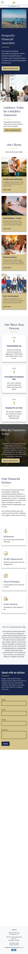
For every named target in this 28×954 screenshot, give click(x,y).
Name (4, 700)
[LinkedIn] (15, 950)
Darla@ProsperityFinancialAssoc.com (14, 947)
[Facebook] (12, 950)
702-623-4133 (15, 932)
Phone (4, 720)
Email (3, 710)
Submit (5, 744)
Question (5, 730)
